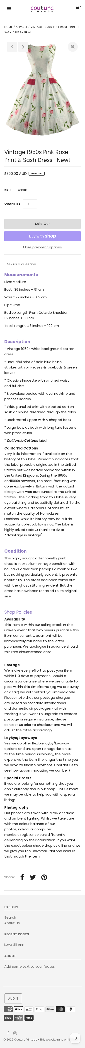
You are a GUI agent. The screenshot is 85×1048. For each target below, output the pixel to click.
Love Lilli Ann (14, 944)
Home (8, 27)
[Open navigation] (9, 9)
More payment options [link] (42, 247)
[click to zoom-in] (73, 47)
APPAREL (21, 27)
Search (10, 917)
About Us (12, 922)
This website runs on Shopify (59, 1039)
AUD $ (13, 998)
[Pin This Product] (44, 877)
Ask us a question (21, 264)
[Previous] (12, 47)
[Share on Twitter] (32, 877)
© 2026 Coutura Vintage (20, 1039)
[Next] (23, 47)
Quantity (12, 204)
